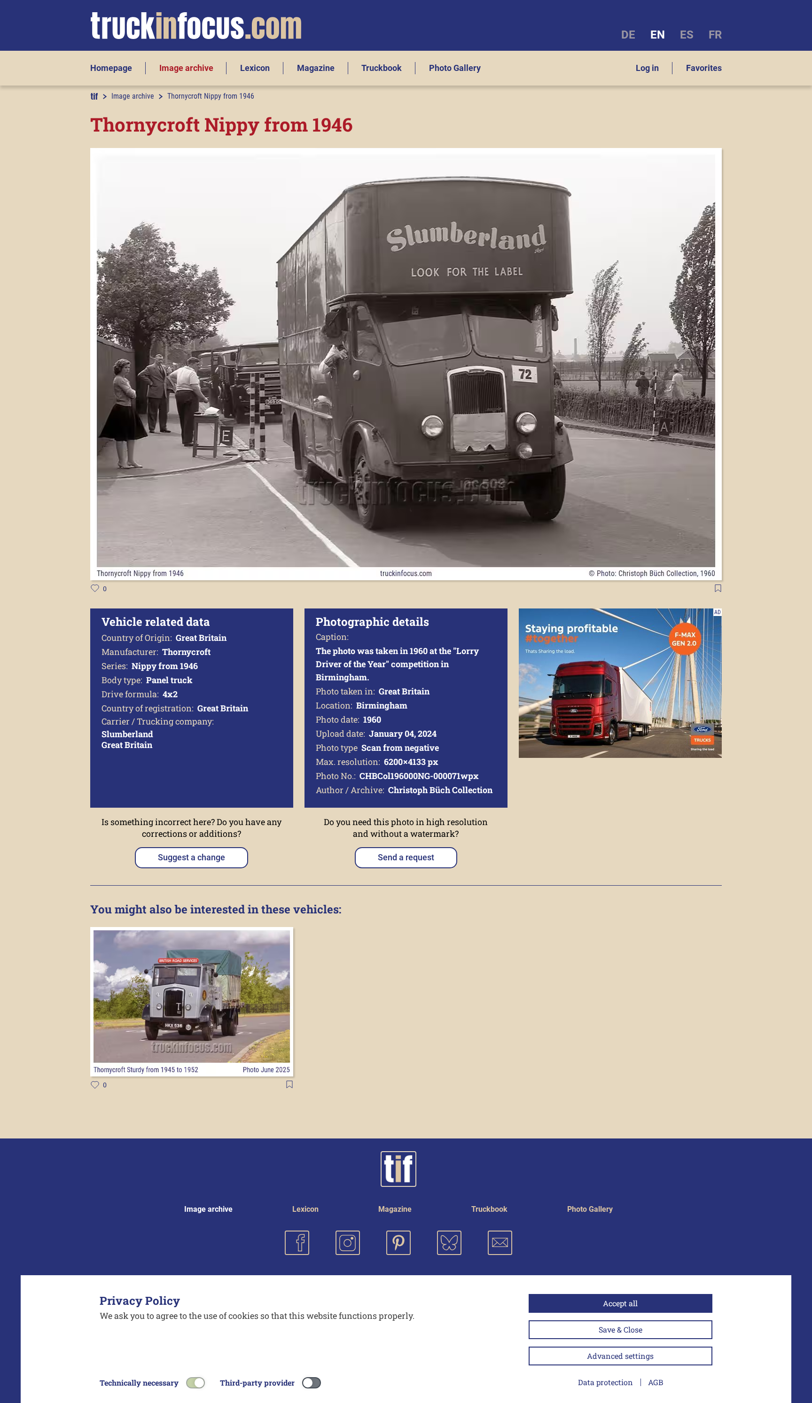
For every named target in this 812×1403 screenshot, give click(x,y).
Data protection (605, 1382)
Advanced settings (620, 1356)
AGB (655, 1382)
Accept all (620, 1303)
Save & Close (620, 1329)
